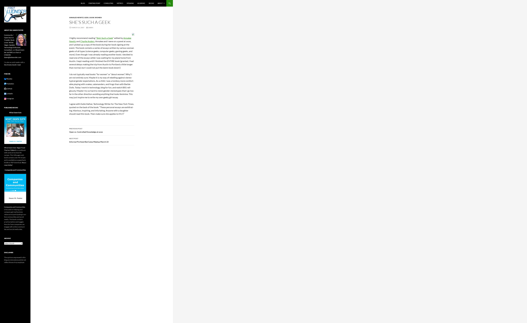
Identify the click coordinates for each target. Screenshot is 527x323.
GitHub (9, 89)
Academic (141, 3)
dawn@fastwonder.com (12, 57)
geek (86, 17)
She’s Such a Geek (104, 38)
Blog (83, 3)
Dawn (90, 28)
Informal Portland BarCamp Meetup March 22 (89, 140)
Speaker (12, 45)
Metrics (120, 3)
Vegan (6, 45)
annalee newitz (76, 17)
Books (151, 3)
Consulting (108, 3)
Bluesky (9, 79)
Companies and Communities (15, 170)
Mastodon (10, 84)
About (160, 3)
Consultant (8, 50)
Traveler (7, 40)
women (98, 17)
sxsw (91, 17)
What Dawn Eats (15, 113)
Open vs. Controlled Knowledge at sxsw (86, 130)
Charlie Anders (87, 41)
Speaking (130, 3)
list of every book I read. (12, 65)
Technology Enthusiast (12, 47)
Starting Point (94, 3)
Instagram (10, 99)
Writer (11, 42)
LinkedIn (9, 94)
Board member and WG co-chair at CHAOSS (14, 52)
